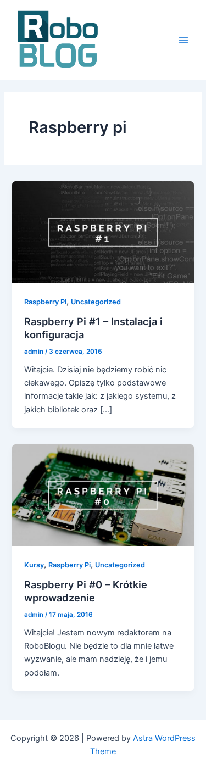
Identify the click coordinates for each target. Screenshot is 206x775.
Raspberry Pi (45, 302)
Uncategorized (96, 302)
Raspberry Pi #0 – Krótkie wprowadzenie (85, 591)
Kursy (34, 565)
